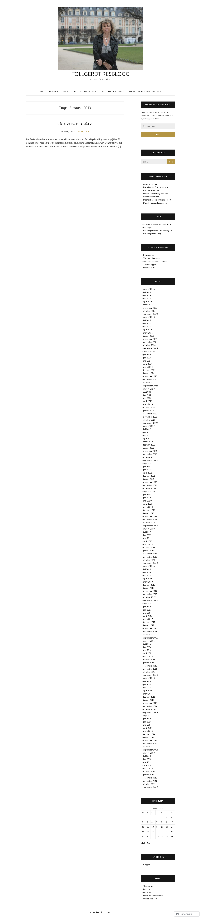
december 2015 (150, 666)
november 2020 (150, 485)
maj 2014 (147, 725)
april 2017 (147, 616)
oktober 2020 (149, 488)
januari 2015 (148, 700)
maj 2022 (147, 435)
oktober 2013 (149, 746)
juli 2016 (147, 644)
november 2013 (150, 743)
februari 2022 (149, 445)
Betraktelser (148, 255)
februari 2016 (149, 659)
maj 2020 (147, 501)
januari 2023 (148, 410)
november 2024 (150, 342)
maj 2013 (147, 762)
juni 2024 (147, 358)
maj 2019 (147, 538)
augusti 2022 (149, 426)
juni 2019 (147, 535)
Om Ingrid (53, 92)
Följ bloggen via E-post (157, 105)
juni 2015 (147, 684)
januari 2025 (148, 336)
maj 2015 (147, 687)
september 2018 (150, 563)
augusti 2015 (149, 678)
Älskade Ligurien (150, 184)
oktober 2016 (149, 635)
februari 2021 (149, 476)
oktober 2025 (149, 311)
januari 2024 (148, 373)
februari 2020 (149, 510)
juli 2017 (147, 607)
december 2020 (150, 482)
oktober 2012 (149, 784)
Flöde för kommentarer (153, 895)
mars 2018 (148, 582)
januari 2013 (148, 774)
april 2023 (147, 401)
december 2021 (150, 451)
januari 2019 (148, 550)
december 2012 (150, 778)
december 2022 (150, 414)
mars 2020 (148, 507)
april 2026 (147, 301)
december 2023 (150, 376)
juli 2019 (147, 532)
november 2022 (150, 417)
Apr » (149, 843)
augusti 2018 (149, 566)
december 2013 (150, 740)
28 (157, 836)
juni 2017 (147, 610)
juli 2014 (147, 718)
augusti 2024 (149, 351)
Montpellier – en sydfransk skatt (157, 200)
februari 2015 (149, 697)
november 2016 (150, 631)
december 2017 (150, 591)
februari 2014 (149, 734)
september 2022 (150, 423)
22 (162, 831)
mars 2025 (148, 333)
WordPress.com (150, 899)
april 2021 (147, 473)
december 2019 (150, 516)
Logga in (146, 889)
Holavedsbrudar (150, 268)
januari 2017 (148, 625)
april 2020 (147, 504)
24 (172, 831)
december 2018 (150, 553)
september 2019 (150, 525)
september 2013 (150, 750)
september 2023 (150, 386)
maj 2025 (147, 326)
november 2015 (150, 669)
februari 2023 (149, 407)
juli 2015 (147, 681)
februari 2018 (149, 585)
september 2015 (150, 675)
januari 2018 (148, 588)
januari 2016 (148, 663)
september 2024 (150, 348)
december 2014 (150, 703)
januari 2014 (148, 737)
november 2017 (150, 594)
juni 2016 (147, 647)
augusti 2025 (149, 317)
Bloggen (146, 864)
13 (152, 827)
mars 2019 (148, 544)
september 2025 (150, 314)
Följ (157, 134)
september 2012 (150, 787)
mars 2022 (148, 442)
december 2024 (150, 339)
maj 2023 (147, 398)
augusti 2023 (149, 389)
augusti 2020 (149, 491)
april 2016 (147, 653)
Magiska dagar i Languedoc (155, 203)
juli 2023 (147, 392)
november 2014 (150, 706)
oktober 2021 (149, 457)
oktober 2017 (149, 597)
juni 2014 (147, 722)
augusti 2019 (149, 529)
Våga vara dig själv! (75, 124)
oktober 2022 (149, 420)
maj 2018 (147, 575)
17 (172, 827)
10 (172, 822)
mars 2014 (148, 731)
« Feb (143, 843)
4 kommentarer (81, 132)
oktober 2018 (149, 560)
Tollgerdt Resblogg (101, 74)
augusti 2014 (149, 715)
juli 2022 (147, 429)
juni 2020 (147, 497)
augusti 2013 (149, 753)
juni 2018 (147, 572)
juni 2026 (147, 295)
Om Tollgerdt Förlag (113, 92)
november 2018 (150, 557)
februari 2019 (149, 547)
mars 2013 (148, 768)
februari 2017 (149, 622)
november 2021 (150, 454)
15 (162, 827)
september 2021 (150, 460)
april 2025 (147, 329)
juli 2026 (147, 292)
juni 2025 (147, 323)
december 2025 (150, 308)
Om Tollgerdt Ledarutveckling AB (80, 92)
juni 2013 (147, 759)
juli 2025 (147, 320)
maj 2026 (147, 298)
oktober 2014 (149, 709)
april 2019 (147, 541)
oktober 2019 (149, 522)
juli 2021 (147, 466)
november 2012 (150, 781)
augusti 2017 (149, 603)
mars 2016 (148, 656)
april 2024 (147, 364)
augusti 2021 (149, 463)
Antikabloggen (149, 264)
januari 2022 (148, 448)
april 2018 (147, 578)
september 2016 (150, 638)
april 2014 (147, 728)
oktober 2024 (149, 345)
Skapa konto (148, 886)
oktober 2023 (149, 382)
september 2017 (150, 600)
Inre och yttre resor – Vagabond (145, 92)
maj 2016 (147, 650)
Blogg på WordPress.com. (100, 912)
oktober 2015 (149, 672)
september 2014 (150, 712)
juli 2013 (147, 756)
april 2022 (147, 438)
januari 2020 (148, 513)
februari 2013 (149, 771)
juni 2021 (147, 470)
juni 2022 (147, 432)
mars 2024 (148, 367)
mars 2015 (148, 694)
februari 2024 (149, 370)
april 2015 (147, 690)
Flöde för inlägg (150, 892)
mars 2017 (148, 619)
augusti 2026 (149, 289)
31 (172, 836)
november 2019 (150, 519)
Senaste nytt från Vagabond (155, 261)
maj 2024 (147, 361)
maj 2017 (147, 613)
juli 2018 (147, 569)
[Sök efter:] (158, 162)
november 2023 (150, 379)
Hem (41, 92)
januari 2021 (148, 479)
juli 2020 (147, 494)
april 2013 (147, 765)
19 (148, 831)
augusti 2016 (149, 641)
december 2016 (150, 628)
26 (148, 836)
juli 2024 (147, 354)
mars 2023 (148, 404)
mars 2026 (148, 304)
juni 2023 (147, 395)
